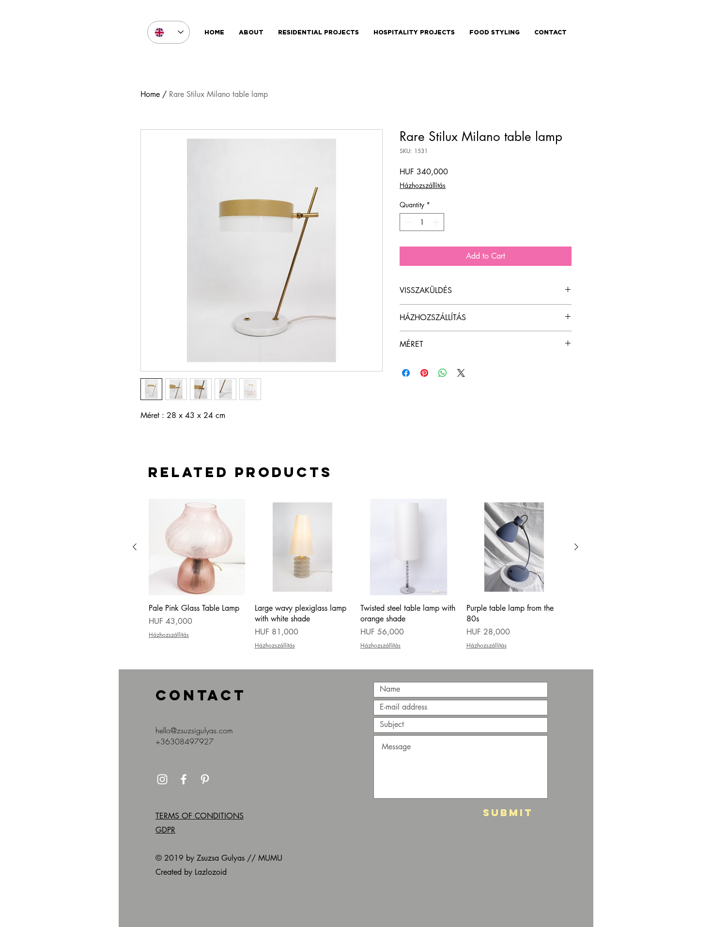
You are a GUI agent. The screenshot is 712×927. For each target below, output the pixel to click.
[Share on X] (461, 373)
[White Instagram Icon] (162, 779)
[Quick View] (197, 547)
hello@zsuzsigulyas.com (194, 730)
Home (150, 94)
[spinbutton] (422, 222)
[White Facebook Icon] (183, 779)
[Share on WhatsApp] (443, 373)
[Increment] (437, 222)
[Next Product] (576, 547)
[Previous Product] (134, 547)
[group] (355, 580)
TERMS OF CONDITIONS (199, 816)
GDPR (165, 830)
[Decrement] (407, 222)
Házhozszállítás (423, 185)
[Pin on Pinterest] (424, 373)
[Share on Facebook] (406, 373)
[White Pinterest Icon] (205, 779)
